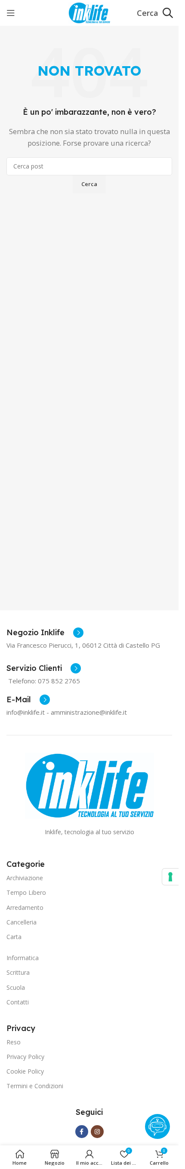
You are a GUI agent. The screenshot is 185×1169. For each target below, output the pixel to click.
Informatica (22, 958)
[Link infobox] (44, 632)
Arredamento (24, 907)
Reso (13, 1042)
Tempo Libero (26, 892)
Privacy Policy (25, 1057)
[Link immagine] (89, 784)
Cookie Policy (25, 1071)
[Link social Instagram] (97, 1131)
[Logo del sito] (89, 12)
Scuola (15, 987)
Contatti (17, 1002)
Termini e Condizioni (34, 1086)
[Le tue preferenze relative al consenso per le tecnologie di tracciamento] (170, 877)
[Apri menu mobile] (10, 12)
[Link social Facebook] (81, 1131)
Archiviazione (24, 878)
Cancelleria (21, 922)
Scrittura (18, 972)
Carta (14, 937)
